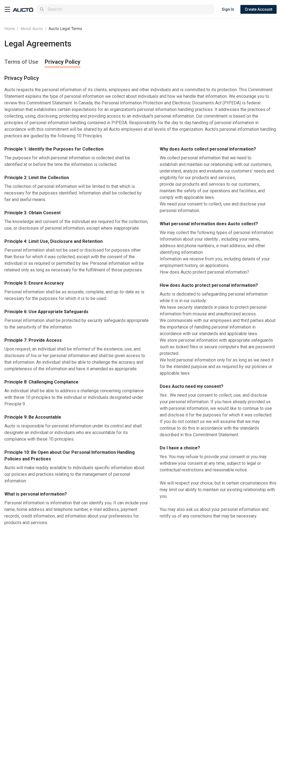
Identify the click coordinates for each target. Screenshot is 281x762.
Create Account (258, 9)
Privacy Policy (62, 62)
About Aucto (32, 28)
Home (9, 28)
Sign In (228, 9)
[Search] (42, 9)
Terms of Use (21, 62)
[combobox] (129, 9)
